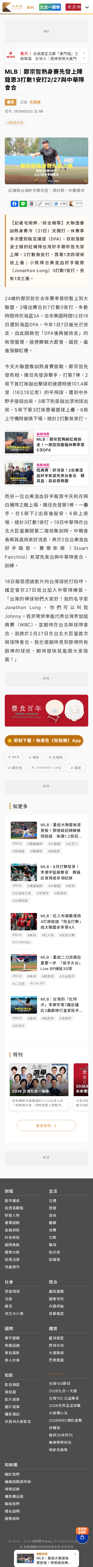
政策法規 (12, 1259)
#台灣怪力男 (22, 893)
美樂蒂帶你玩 (60, 1442)
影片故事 (12, 1399)
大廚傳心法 (58, 1413)
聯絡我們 (12, 1504)
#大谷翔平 (67, 976)
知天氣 (54, 1252)
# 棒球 (34, 757)
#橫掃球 (36, 851)
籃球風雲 (56, 1338)
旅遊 (53, 1208)
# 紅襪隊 (56, 757)
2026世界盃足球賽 (65, 1405)
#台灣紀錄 (20, 901)
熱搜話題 (12, 1345)
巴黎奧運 (56, 1360)
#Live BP (37, 983)
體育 (10, 102)
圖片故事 (12, 1407)
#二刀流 (19, 984)
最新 (30, 7)
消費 (53, 1230)
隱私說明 (12, 1511)
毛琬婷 (35, 102)
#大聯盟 (54, 844)
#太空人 (72, 844)
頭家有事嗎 (58, 1450)
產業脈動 (12, 1222)
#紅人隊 (48, 935)
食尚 (53, 1215)
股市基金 (12, 1200)
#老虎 (70, 886)
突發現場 (12, 1291)
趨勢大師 (12, 1252)
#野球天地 (15, 123)
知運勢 (54, 1259)
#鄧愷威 (19, 851)
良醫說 (54, 1427)
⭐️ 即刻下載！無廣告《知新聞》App (44, 740)
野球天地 (56, 1345)
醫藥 (53, 1222)
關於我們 (12, 1474)
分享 (14, 204)
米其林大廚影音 (18, 1421)
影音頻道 (12, 1384)
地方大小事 (14, 1313)
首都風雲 (56, 1313)
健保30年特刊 (61, 1435)
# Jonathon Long (46, 767)
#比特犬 (19, 1026)
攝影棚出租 (14, 1496)
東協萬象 (12, 1353)
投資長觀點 (14, 1208)
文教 (53, 1237)
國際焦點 (12, 1245)
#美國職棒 (35, 844)
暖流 (8, 1306)
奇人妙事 (12, 1360)
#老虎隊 (48, 1018)
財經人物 (12, 1215)
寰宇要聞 (12, 1338)
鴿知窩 (10, 1392)
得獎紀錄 (12, 1489)
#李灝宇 (43, 893)
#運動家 (54, 851)
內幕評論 (56, 1306)
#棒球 (31, 935)
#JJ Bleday (22, 942)
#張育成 (61, 893)
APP (78, 203)
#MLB (17, 843)
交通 (53, 1200)
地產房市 (12, 1267)
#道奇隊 (48, 976)
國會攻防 (56, 1299)
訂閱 (63, 203)
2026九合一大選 (63, 1391)
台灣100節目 (60, 1383)
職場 (53, 1245)
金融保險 (12, 1230)
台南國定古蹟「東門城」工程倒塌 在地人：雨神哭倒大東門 (49, 55)
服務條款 (12, 1518)
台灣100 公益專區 (64, 1398)
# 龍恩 (76, 768)
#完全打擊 (67, 935)
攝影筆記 (12, 1414)
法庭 (8, 1299)
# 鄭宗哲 (15, 768)
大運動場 (56, 1353)
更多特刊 (46, 1125)
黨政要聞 (56, 1291)
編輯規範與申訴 (18, 1481)
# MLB (13, 757)
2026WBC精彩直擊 (65, 1420)
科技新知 (12, 1237)
